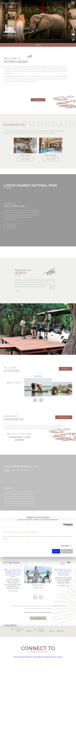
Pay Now (13, 731)
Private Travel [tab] (15, 470)
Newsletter (13, 726)
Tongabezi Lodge (63, 723)
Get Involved (64, 417)
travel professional (44, 703)
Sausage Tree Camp (62, 734)
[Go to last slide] (35, 597)
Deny (56, 551)
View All (65, 369)
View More (25, 159)
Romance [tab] (6, 470)
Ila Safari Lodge (63, 718)
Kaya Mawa (62, 731)
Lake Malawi (38, 723)
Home (13, 718)
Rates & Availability (13, 723)
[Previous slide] (35, 400)
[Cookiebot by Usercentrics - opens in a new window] (65, 524)
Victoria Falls (38, 718)
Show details (65, 546)
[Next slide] (41, 400)
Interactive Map (13, 720)
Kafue (38, 726)
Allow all (67, 551)
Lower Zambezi (38, 734)
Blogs (13, 734)
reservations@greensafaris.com (38, 701)
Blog (68, 562)
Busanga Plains (38, 731)
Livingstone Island (38, 720)
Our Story (38, 100)
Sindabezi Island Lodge (63, 726)
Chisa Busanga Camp (62, 720)
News (63, 562)
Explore (9, 226)
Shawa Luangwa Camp (63, 729)
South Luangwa (38, 729)
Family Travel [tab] (25, 470)
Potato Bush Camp (10, 5)
